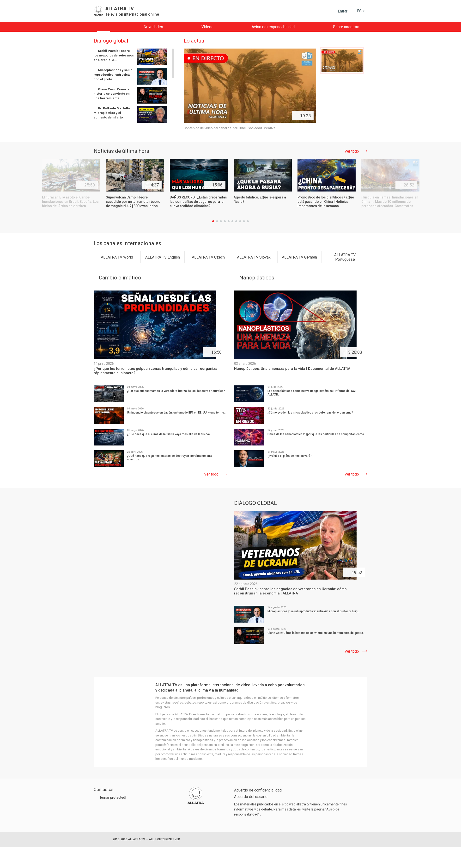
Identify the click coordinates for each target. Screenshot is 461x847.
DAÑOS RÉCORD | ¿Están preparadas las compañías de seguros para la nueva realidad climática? (198, 201)
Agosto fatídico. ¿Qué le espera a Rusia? (260, 199)
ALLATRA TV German (299, 257)
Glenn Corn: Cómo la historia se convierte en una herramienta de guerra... (316, 633)
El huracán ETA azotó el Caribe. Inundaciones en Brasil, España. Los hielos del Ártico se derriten (70, 201)
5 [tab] (229, 221)
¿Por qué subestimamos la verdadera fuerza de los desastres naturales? (176, 391)
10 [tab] (248, 221)
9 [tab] (244, 221)
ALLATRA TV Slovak (254, 257)
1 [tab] (213, 221)
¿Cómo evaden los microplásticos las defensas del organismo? (310, 412)
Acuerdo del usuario (250, 796)
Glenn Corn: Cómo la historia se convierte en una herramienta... (112, 93)
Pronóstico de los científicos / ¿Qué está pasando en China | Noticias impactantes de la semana (325, 201)
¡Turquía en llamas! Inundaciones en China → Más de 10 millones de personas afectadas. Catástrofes (389, 201)
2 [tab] (217, 221)
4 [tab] (225, 221)
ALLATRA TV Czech (208, 257)
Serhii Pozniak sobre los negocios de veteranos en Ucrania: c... (114, 55)
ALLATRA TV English (162, 257)
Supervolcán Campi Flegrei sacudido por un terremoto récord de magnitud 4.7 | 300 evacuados (133, 201)
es (359, 11)
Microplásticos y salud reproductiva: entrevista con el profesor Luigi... (313, 611)
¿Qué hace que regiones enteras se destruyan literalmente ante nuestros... (169, 457)
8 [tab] (240, 221)
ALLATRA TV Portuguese (345, 257)
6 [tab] (232, 221)
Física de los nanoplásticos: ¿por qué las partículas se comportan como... (316, 434)
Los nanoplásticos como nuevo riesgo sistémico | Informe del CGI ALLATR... (311, 392)
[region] (134, 86)
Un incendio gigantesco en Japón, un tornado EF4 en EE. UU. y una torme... (176, 412)
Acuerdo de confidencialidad (258, 790)
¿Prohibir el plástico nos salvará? (289, 456)
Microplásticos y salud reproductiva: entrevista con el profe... (113, 74)
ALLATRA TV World (117, 257)
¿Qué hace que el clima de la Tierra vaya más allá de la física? (168, 434)
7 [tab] (236, 221)
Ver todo (352, 151)
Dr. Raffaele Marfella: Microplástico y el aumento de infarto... (112, 112)
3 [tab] (221, 221)
